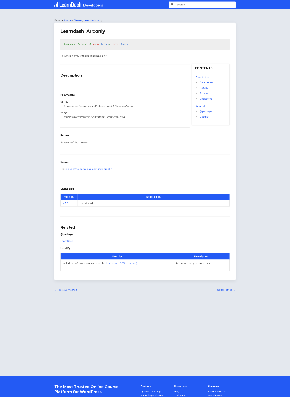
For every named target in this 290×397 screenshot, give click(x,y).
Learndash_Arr (92, 20)
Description (202, 77)
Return (204, 87)
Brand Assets (215, 395)
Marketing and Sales (151, 395)
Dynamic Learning (150, 391)
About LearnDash (217, 391)
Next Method (226, 289)
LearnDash (66, 241)
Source (204, 93)
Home (68, 20)
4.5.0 (65, 203)
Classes (78, 20)
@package (206, 111)
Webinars (179, 395)
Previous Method (66, 289)
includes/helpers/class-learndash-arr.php (89, 168)
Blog (176, 391)
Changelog (206, 98)
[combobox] (205, 5)
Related (200, 106)
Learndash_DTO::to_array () (121, 263)
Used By (204, 116)
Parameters (206, 82)
